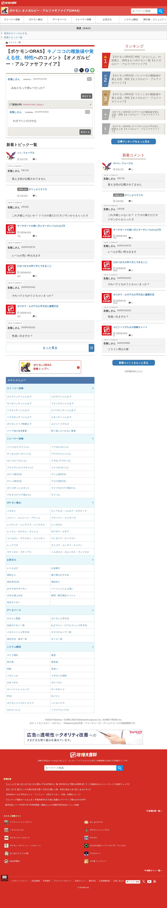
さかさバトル (13, 710)
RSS (154, 881)
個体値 (54, 662)
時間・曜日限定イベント (63, 595)
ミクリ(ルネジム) (59, 467)
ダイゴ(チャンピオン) (18, 488)
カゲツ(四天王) (14, 474)
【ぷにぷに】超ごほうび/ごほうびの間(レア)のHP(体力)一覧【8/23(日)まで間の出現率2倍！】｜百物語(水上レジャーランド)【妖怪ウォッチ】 (67, 784)
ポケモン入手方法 (60, 618)
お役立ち (107, 19)
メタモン (11, 511)
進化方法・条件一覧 (17, 639)
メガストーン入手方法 (18, 632)
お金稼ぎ (55, 568)
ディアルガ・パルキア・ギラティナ (69, 511)
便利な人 (11, 575)
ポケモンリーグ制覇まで (19, 424)
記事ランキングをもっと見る (134, 141)
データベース (59, 19)
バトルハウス (58, 703)
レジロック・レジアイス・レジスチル (26, 524)
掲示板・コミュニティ (155, 19)
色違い (54, 669)
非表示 (87, 28)
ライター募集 (134, 882)
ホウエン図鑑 (13, 618)
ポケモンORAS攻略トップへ (42, 367)
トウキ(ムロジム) (59, 447)
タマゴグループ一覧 (61, 632)
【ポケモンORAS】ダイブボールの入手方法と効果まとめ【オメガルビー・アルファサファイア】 (135, 129)
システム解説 (131, 19)
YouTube (149, 881)
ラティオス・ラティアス (19, 552)
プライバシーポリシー (62, 881)
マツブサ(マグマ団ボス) (63, 488)
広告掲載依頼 (104, 881)
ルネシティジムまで (61, 417)
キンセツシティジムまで (19, 403)
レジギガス (56, 524)
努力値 (10, 662)
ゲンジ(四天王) (14, 481)
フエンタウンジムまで (62, 403)
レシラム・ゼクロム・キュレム (22, 531)
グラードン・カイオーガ (63, 518)
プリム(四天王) (58, 474)
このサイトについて (19, 881)
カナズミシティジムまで (19, 396)
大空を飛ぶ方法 (15, 595)
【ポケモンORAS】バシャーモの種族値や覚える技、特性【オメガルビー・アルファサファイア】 (136, 79)
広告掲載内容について (134, 371)
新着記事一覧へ (155, 811)
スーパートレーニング (18, 689)
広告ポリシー (80, 881)
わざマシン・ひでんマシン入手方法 (69, 625)
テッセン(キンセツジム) (19, 454)
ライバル (55, 495)
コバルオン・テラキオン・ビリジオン (26, 538)
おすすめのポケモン (17, 588)
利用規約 (46, 881)
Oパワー (55, 696)
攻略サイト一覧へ (154, 870)
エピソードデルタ (60, 424)
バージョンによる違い (62, 588)
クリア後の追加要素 (17, 431)
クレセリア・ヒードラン (63, 538)
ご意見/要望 (35, 881)
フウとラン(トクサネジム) (20, 467)
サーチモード (58, 689)
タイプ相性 (12, 655)
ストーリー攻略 (12, 19)
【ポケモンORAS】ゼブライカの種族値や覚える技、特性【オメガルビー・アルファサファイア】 (135, 114)
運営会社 (92, 881)
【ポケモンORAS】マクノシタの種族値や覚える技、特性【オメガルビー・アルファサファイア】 (136, 98)
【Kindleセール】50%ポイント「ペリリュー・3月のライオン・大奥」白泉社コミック (43, 794)
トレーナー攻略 (83, 19)
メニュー (4, 879)
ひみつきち (12, 682)
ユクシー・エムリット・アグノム (24, 518)
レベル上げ (12, 568)
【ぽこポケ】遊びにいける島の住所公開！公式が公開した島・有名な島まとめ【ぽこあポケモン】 (48, 789)
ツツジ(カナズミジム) (18, 447)
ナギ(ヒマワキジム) (61, 460)
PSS (9, 696)
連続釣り (55, 582)
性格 (9, 669)
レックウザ (12, 545)
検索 (160, 11)
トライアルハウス (60, 710)
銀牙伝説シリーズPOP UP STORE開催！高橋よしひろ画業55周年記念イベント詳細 (42, 805)
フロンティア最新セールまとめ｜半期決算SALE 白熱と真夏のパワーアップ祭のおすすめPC (45, 800)
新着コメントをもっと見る (133, 362)
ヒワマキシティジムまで (63, 410)
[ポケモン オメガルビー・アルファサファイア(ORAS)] (9, 3)
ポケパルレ (56, 682)
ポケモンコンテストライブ (20, 703)
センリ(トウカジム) (16, 460)
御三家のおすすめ (60, 575)
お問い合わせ (118, 881)
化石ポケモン (13, 602)
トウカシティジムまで (18, 410)
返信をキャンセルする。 (16, 33)
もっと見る (50, 347)
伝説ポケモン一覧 (16, 625)
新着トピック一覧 (12, 37)
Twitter (143, 881)
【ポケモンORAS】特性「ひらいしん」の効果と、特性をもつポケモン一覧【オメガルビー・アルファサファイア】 (136, 60)
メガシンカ (12, 675)
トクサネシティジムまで (19, 417)
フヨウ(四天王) (58, 481)
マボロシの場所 (59, 675)
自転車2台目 (13, 582)
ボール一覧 (56, 639)
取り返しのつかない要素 (63, 431)
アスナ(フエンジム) (61, 454)
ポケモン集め (36, 19)
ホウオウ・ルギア (60, 531)
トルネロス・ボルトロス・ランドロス (70, 552)
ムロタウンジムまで (61, 396)
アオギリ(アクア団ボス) (19, 495)
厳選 (53, 655)
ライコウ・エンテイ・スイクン (67, 545)
